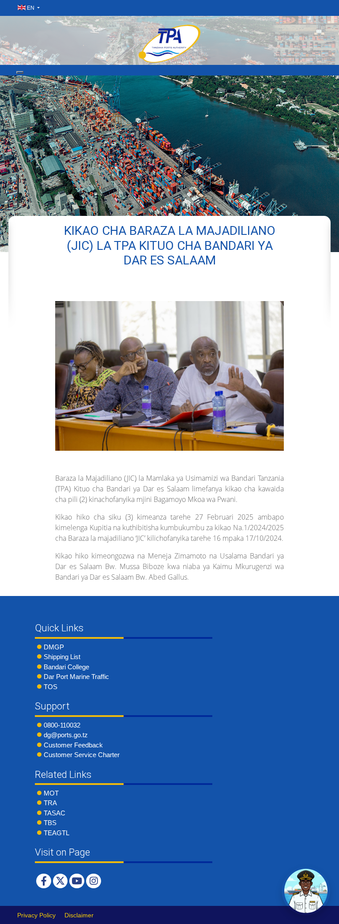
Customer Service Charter (82, 754)
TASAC (54, 813)
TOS (50, 686)
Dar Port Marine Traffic (76, 676)
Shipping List (62, 656)
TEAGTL (56, 833)
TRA (50, 803)
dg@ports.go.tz (66, 735)
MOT (51, 793)
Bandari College (66, 667)
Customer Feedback (73, 745)
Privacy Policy (36, 915)
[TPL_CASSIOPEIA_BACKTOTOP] (323, 914)
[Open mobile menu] (19, 72)
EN (31, 8)
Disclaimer (79, 915)
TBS (50, 822)
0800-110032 (62, 725)
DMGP (54, 647)
